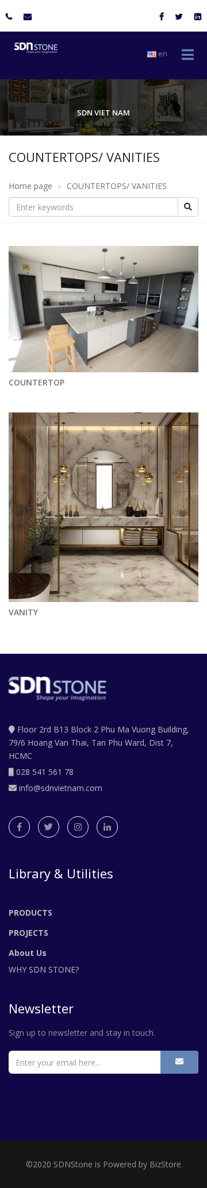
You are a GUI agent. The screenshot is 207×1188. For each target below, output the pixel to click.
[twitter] (49, 827)
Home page (30, 185)
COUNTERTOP (36, 382)
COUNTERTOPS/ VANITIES (117, 185)
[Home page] (33, 46)
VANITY (23, 612)
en (161, 53)
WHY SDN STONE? (44, 969)
